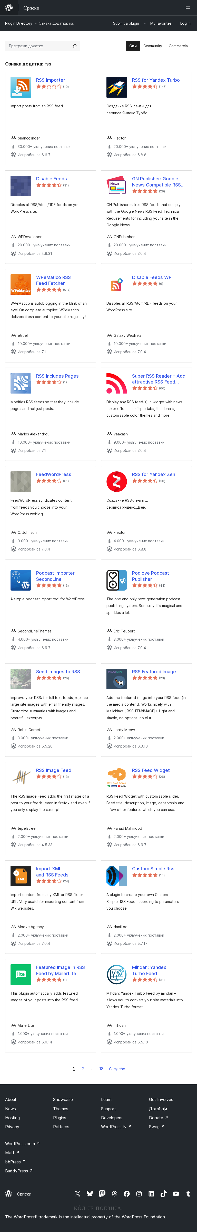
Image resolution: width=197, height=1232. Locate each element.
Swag (157, 1126)
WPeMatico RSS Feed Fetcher (53, 280)
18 (101, 1068)
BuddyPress (19, 1170)
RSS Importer (50, 80)
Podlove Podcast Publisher (150, 576)
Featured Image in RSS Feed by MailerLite (60, 970)
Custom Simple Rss (153, 868)
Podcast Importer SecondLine (55, 576)
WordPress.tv (116, 1126)
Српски (24, 1194)
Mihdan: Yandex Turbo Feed (149, 970)
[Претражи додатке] (75, 46)
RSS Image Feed (53, 770)
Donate (158, 1117)
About (10, 1099)
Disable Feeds (51, 178)
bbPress (15, 1161)
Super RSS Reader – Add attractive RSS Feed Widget (158, 379)
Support (108, 1108)
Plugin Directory (18, 23)
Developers (111, 1117)
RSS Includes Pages (57, 376)
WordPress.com (22, 1143)
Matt (12, 1152)
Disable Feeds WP (152, 277)
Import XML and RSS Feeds (52, 871)
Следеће (117, 1069)
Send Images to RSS (58, 671)
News (10, 1108)
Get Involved (161, 1099)
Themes (60, 1108)
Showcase (63, 1099)
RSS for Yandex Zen (153, 474)
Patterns (61, 1126)
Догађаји (158, 1108)
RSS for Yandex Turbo (156, 80)
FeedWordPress (53, 474)
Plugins (59, 1117)
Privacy (12, 1126)
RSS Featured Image (154, 671)
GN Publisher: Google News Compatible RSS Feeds (156, 182)
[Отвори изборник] (189, 7)
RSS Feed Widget (151, 770)
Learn (106, 1099)
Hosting (12, 1117)
